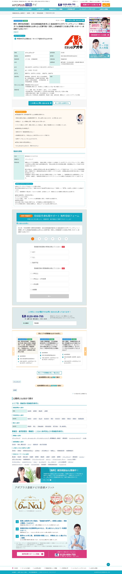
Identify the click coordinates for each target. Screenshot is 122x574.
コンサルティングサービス (87, 9)
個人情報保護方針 (33, 572)
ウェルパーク (62, 464)
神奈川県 (25, 456)
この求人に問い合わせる (74, 20)
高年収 (14, 450)
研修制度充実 (60, 450)
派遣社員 (35, 444)
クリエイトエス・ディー (59, 459)
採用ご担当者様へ (106, 1)
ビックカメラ (42, 462)
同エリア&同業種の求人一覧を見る (48, 373)
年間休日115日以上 (28, 450)
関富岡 (29, 426)
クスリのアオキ (35, 464)
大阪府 (48, 456)
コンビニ (81, 456)
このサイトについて (43, 572)
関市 (34, 13)
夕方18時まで (45, 450)
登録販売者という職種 (55, 9)
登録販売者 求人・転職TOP (18, 13)
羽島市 (69, 418)
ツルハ (35, 462)
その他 (84, 438)
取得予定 (35, 263)
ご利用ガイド (75, 1)
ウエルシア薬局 (71, 459)
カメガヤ (26, 464)
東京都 (14, 456)
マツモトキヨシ (16, 462)
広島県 (53, 456)
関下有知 (55, 426)
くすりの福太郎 (62, 462)
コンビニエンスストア (75, 438)
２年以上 (35, 273)
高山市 (40, 418)
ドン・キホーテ (52, 462)
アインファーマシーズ (38, 459)
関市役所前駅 (40, 13)
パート (29, 444)
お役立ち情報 (104, 9)
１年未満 (35, 284)
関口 (34, 426)
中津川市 (57, 418)
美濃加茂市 (81, 418)
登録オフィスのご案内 (95, 1)
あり (33, 252)
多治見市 (46, 418)
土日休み (37, 450)
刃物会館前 (40, 426)
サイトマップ (53, 572)
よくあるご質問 (83, 1)
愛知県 (40, 411)
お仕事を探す (41, 9)
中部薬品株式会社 (52, 464)
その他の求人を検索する (80, 393)
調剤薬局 (64, 438)
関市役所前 (48, 426)
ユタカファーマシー (17, 464)
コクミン (48, 459)
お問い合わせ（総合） (23, 572)
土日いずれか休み (16, 459)
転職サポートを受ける (90, 5)
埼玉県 (19, 456)
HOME (16, 9)
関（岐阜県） (63, 426)
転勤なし (53, 450)
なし (33, 257)
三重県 (46, 411)
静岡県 (35, 411)
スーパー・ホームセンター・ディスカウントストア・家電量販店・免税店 (41, 438)
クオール (70, 462)
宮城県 (31, 456)
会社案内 (14, 572)
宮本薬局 (43, 464)
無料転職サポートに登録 (30, 554)
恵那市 (74, 418)
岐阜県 (28, 13)
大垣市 (35, 418)
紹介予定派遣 (43, 444)
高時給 (19, 450)
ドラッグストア (16, 381)
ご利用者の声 (71, 9)
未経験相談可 (69, 450)
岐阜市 (29, 418)
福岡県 (59, 456)
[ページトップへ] (108, 564)
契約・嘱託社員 (22, 444)
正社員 (14, 390)
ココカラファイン (26, 462)
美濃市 (63, 418)
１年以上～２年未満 (39, 279)
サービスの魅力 (27, 9)
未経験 (34, 289)
